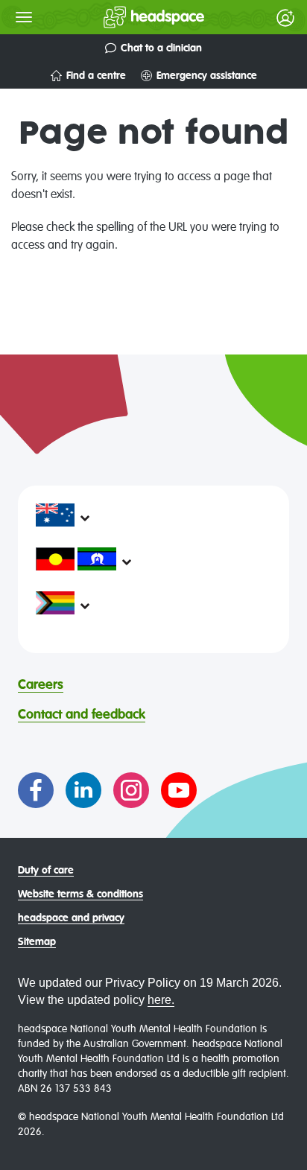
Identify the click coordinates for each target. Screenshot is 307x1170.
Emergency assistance (206, 76)
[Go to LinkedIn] (83, 790)
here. (161, 999)
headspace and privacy (71, 918)
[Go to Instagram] (131, 790)
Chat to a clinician (161, 48)
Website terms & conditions (80, 894)
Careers (40, 685)
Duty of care (46, 870)
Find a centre (96, 76)
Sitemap (37, 942)
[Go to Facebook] (36, 790)
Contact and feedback (81, 715)
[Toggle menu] (24, 17)
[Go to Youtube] (179, 790)
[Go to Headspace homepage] (124, 17)
